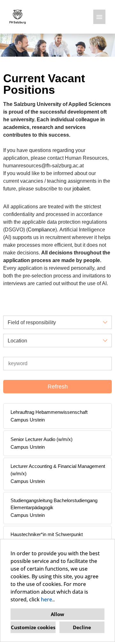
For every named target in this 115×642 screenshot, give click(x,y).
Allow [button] (57, 614)
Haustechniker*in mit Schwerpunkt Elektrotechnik (47, 538)
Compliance (41, 229)
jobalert (81, 188)
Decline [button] (82, 627)
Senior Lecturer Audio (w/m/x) (42, 439)
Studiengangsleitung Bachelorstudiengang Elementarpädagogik (54, 504)
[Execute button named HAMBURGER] (99, 17)
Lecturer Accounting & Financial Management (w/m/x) (58, 469)
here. (47, 599)
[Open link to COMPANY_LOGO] (17, 17)
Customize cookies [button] (33, 627)
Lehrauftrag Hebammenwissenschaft (49, 412)
